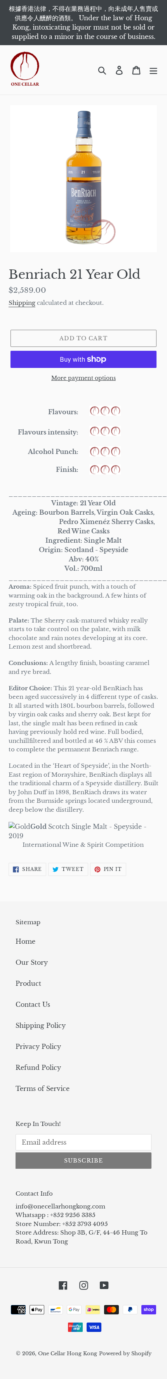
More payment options (83, 378)
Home (25, 941)
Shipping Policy (41, 1025)
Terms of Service (43, 1088)
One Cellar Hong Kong (67, 1353)
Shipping (22, 302)
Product (28, 983)
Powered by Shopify (125, 1353)
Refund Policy (38, 1067)
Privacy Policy (38, 1046)
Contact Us (33, 1004)
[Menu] (153, 70)
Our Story (32, 962)
